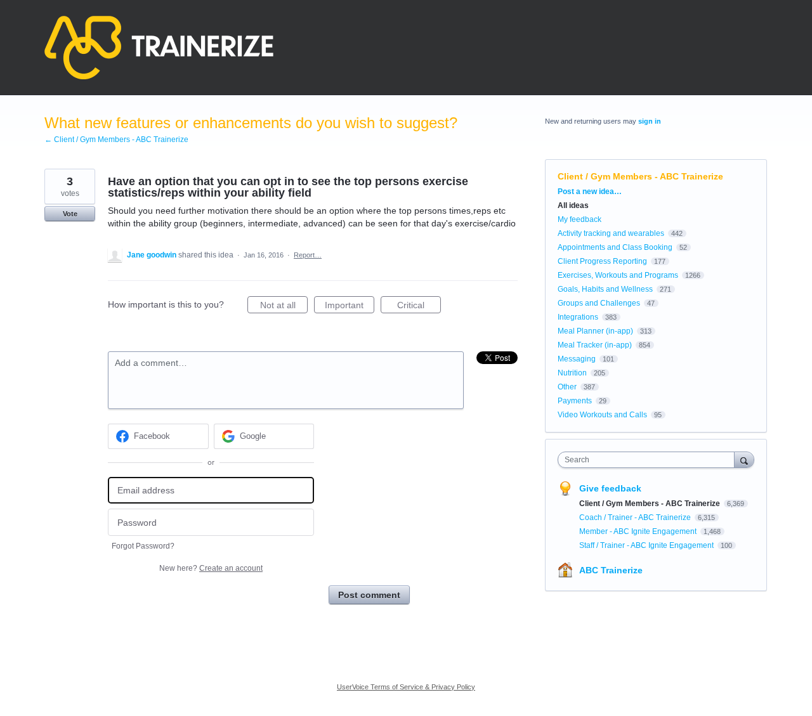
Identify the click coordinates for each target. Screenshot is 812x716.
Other (567, 386)
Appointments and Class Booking (615, 247)
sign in (649, 121)
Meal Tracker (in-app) (595, 345)
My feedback (579, 219)
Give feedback (610, 488)
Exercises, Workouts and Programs (618, 275)
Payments (575, 400)
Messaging (577, 359)
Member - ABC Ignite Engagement (638, 531)
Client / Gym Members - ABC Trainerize (640, 176)
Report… (308, 255)
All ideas (573, 205)
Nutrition (572, 372)
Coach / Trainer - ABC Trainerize (636, 517)
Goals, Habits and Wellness (605, 289)
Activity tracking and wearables (611, 233)
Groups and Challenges (599, 303)
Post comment (369, 595)
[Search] (744, 459)
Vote (70, 214)
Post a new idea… (590, 191)
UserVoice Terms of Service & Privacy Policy (406, 687)
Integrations (578, 317)
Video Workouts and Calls (602, 414)
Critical (419, 306)
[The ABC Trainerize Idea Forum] (158, 47)
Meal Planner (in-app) (595, 331)
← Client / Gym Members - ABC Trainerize (116, 139)
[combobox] (649, 459)
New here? (211, 568)
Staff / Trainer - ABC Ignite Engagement (647, 545)
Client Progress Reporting (602, 261)
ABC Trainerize (611, 570)
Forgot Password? (143, 546)
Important (349, 306)
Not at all (284, 306)
